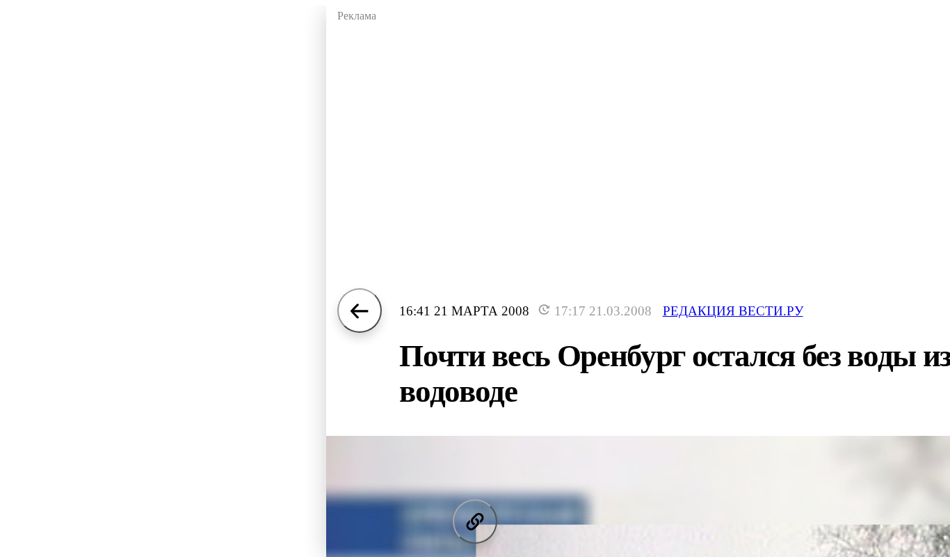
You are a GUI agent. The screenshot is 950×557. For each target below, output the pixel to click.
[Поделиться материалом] (475, 521)
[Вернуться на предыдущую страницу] (359, 310)
